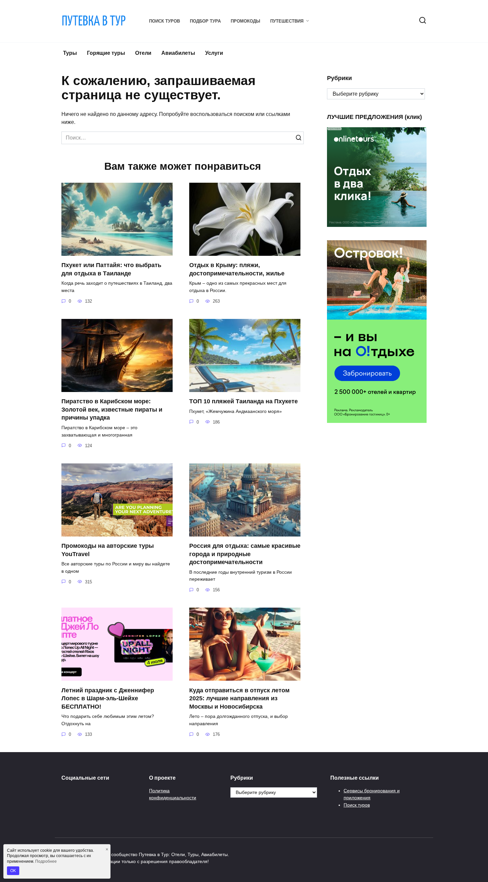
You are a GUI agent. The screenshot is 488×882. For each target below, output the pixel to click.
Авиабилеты (178, 53)
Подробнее (46, 861)
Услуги (214, 53)
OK (13, 870)
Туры (70, 53)
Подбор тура (205, 21)
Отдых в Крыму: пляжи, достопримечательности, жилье (237, 269)
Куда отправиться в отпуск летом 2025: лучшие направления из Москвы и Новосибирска (239, 698)
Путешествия (286, 21)
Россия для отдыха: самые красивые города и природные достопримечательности (244, 553)
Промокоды (245, 21)
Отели (143, 53)
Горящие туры (106, 53)
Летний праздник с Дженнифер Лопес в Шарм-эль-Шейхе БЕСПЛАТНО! (107, 698)
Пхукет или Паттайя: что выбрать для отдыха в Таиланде (111, 269)
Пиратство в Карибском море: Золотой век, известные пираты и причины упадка (111, 409)
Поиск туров (164, 21)
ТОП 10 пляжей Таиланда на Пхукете (243, 401)
